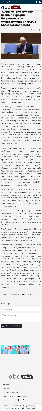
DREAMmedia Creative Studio (25, 408)
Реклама (6, 384)
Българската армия (18, 294)
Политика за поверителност (14, 396)
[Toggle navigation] (38, 7)
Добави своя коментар (11, 326)
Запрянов (5, 294)
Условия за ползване (11, 392)
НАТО (29, 294)
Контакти (7, 388)
